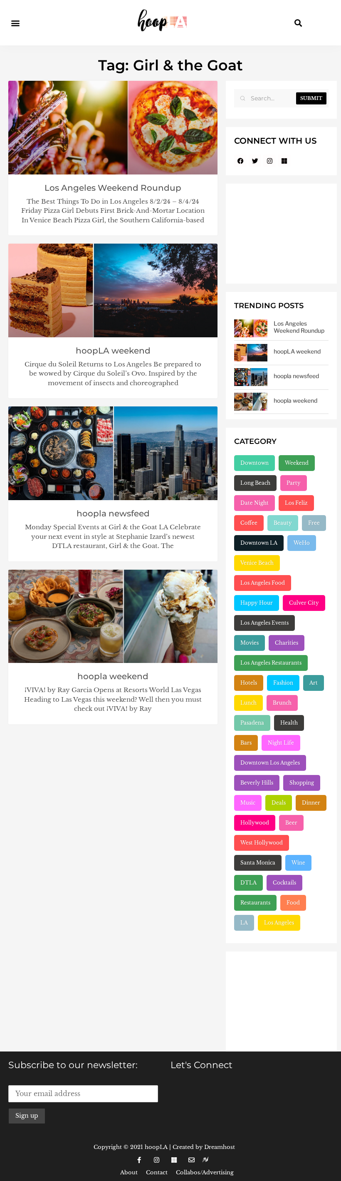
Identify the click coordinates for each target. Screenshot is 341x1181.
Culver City (304, 603)
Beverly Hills (256, 783)
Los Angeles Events (264, 623)
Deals (279, 803)
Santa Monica (257, 863)
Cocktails (284, 883)
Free (314, 523)
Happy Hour (256, 603)
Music (247, 803)
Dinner (311, 803)
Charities (286, 643)
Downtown (254, 463)
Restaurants (255, 902)
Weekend (297, 463)
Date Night (254, 503)
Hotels (248, 683)
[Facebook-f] (139, 1160)
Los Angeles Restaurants (270, 663)
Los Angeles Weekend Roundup (112, 188)
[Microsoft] (284, 160)
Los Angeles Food (262, 583)
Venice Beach (257, 563)
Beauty (283, 523)
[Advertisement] (281, 233)
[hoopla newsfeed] (250, 377)
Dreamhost (219, 1147)
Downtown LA (258, 543)
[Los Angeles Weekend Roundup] (250, 328)
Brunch (282, 703)
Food (293, 902)
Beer (291, 823)
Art (313, 683)
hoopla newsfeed (113, 513)
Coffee (248, 523)
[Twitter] (255, 160)
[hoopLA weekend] (250, 353)
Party (294, 483)
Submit (311, 98)
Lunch (248, 703)
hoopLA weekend (113, 351)
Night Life (281, 743)
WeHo (302, 543)
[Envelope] (191, 1160)
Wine (298, 863)
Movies (249, 643)
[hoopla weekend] (250, 402)
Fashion (283, 683)
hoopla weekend (112, 676)
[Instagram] (269, 160)
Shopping (301, 783)
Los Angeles (279, 922)
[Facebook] (240, 160)
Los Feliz (296, 503)
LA (244, 922)
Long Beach (255, 483)
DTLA (248, 883)
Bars (246, 743)
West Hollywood (261, 843)
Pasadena (252, 723)
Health (289, 723)
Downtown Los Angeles (270, 763)
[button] (15, 23)
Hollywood (254, 823)
